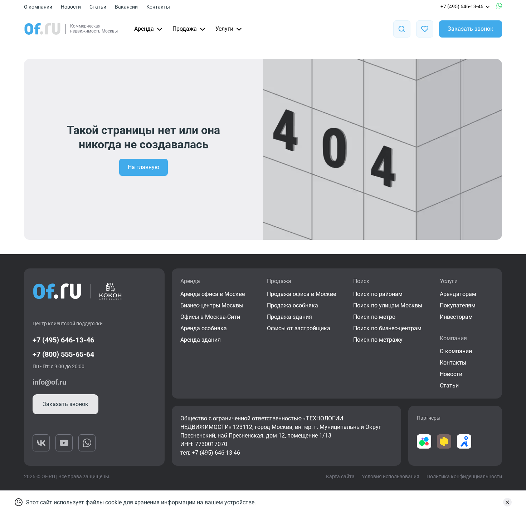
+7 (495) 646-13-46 (461, 6)
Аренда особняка (203, 328)
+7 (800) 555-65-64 (63, 354)
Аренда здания (200, 339)
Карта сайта (340, 476)
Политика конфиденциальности (464, 476)
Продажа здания (289, 316)
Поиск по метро (374, 316)
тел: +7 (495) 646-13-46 (210, 452)
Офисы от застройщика (298, 328)
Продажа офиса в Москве (301, 294)
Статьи (97, 7)
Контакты (158, 7)
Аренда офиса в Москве (212, 294)
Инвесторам (456, 316)
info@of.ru (49, 382)
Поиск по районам (378, 294)
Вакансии (126, 7)
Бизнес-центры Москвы (211, 305)
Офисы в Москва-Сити (210, 316)
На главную (143, 167)
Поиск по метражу (378, 339)
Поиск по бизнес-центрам (387, 328)
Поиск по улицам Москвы (387, 305)
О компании (38, 7)
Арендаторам (458, 294)
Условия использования (390, 476)
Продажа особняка (292, 305)
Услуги (224, 28)
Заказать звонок (470, 28)
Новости (71, 7)
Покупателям (458, 305)
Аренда (144, 28)
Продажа (184, 28)
